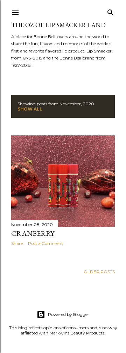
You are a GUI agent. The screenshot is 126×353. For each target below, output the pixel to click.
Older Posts (99, 271)
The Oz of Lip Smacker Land (58, 25)
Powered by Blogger (68, 314)
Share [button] (17, 243)
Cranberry (32, 233)
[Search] (110, 11)
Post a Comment (45, 243)
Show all (30, 109)
